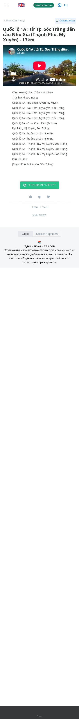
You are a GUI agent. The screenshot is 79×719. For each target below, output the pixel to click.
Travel (43, 207)
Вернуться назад (15, 21)
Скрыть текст (67, 20)
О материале (39, 214)
